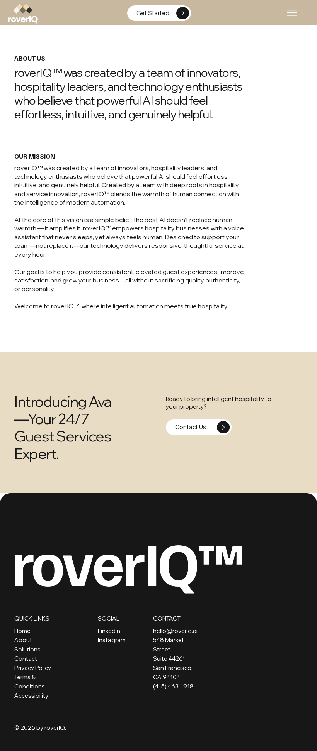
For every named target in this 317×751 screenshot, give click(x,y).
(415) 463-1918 (173, 686)
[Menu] (292, 13)
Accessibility (31, 695)
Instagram (112, 640)
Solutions (27, 649)
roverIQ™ (127, 561)
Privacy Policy (32, 668)
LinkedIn (109, 630)
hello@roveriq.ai (175, 630)
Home (22, 630)
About (23, 640)
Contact (25, 658)
